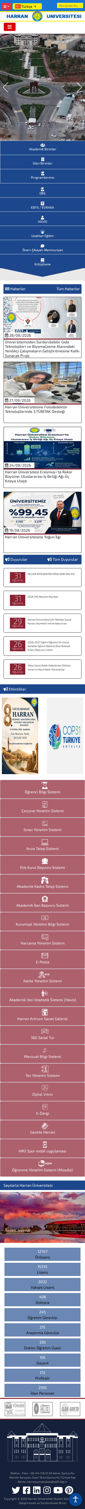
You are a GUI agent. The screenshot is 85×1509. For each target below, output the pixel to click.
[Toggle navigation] (10, 27)
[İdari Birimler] (42, 158)
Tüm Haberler (68, 288)
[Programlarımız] (42, 172)
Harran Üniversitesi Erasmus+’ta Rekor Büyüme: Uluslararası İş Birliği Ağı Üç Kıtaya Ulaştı (38, 476)
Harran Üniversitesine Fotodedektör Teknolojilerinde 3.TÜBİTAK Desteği (36, 409)
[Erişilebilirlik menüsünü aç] (75, 1499)
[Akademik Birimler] (42, 144)
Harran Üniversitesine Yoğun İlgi (33, 537)
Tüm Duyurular (65, 559)
